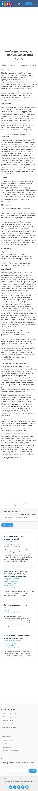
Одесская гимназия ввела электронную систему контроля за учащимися (16, 573)
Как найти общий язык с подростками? (14, 538)
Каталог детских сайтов (10, 750)
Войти (29, 4)
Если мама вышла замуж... (16, 605)
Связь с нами (7, 747)
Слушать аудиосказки (10, 716)
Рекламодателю (8, 740)
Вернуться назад (19, 505)
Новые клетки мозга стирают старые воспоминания (17, 637)
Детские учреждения (9, 727)
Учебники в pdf (8, 724)
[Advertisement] (19, 27)
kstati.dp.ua (17, 458)
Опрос (5, 743)
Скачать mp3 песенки (10, 713)
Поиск (20, 4)
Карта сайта (7, 736)
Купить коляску (8, 720)
